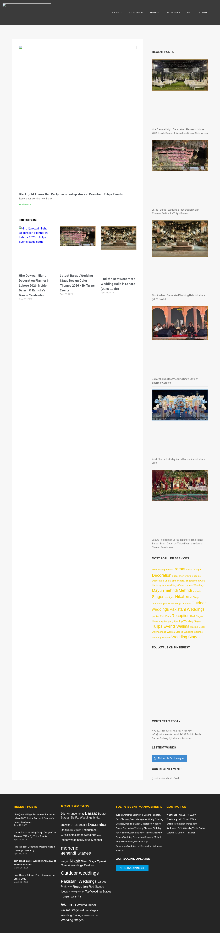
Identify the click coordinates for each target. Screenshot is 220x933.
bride (190, 575)
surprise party (166, 621)
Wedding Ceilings (193, 631)
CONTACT (204, 12)
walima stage (159, 631)
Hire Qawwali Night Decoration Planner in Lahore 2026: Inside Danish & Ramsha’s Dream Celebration (34, 285)
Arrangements (165, 569)
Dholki (167, 580)
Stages (158, 596)
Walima (182, 626)
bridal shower (179, 575)
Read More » (25, 204)
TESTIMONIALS (173, 12)
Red (192, 616)
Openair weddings (171, 603)
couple (197, 575)
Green (181, 585)
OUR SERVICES (136, 12)
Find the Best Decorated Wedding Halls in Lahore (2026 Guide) (118, 284)
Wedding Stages (186, 637)
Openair (156, 603)
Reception (181, 615)
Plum (168, 616)
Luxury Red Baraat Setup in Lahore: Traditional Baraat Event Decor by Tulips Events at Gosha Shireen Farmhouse (177, 543)
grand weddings (169, 585)
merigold (169, 597)
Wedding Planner (161, 637)
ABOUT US (117, 12)
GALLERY (154, 12)
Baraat (179, 569)
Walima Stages (175, 631)
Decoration (161, 575)
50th (154, 569)
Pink (162, 616)
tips (176, 621)
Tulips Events (164, 626)
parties (155, 616)
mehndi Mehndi (178, 590)
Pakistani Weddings (187, 609)
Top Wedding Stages (190, 621)
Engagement (193, 580)
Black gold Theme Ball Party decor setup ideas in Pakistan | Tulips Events (71, 194)
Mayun (158, 590)
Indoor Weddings (195, 585)
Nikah (180, 596)
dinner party (178, 580)
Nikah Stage (192, 597)
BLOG (189, 12)
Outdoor (186, 603)
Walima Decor (197, 626)
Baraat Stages (193, 569)
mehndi (196, 591)
